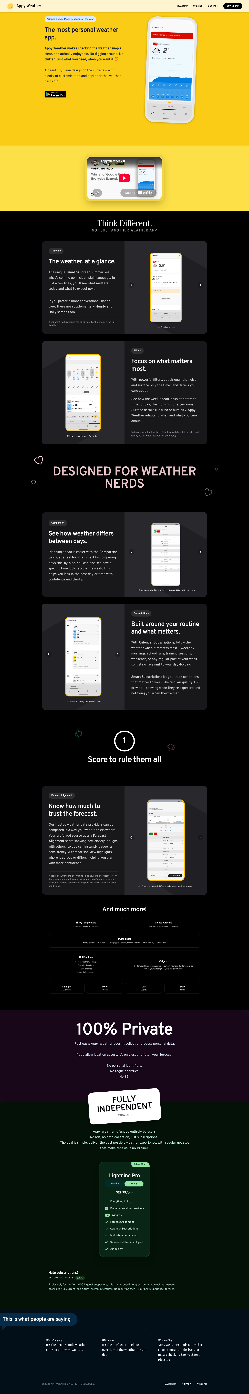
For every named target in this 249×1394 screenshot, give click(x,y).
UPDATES (198, 6)
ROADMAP (182, 6)
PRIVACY (186, 1384)
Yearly (134, 1183)
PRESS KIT (201, 1384)
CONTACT (213, 6)
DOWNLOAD (233, 6)
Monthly (115, 1183)
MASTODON (171, 1384)
